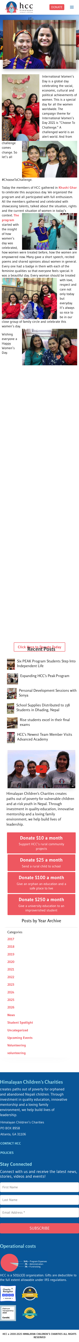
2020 (10, 962)
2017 (10, 939)
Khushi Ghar (68, 188)
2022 (10, 977)
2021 (10, 969)
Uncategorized (17, 1030)
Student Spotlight (20, 1023)
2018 (10, 947)
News (11, 1015)
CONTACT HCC (10, 1143)
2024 (10, 992)
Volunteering (16, 1045)
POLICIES (7, 1153)
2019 (10, 954)
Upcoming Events (20, 1038)
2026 (10, 1007)
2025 (10, 1000)
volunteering (16, 1053)
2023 (10, 985)
